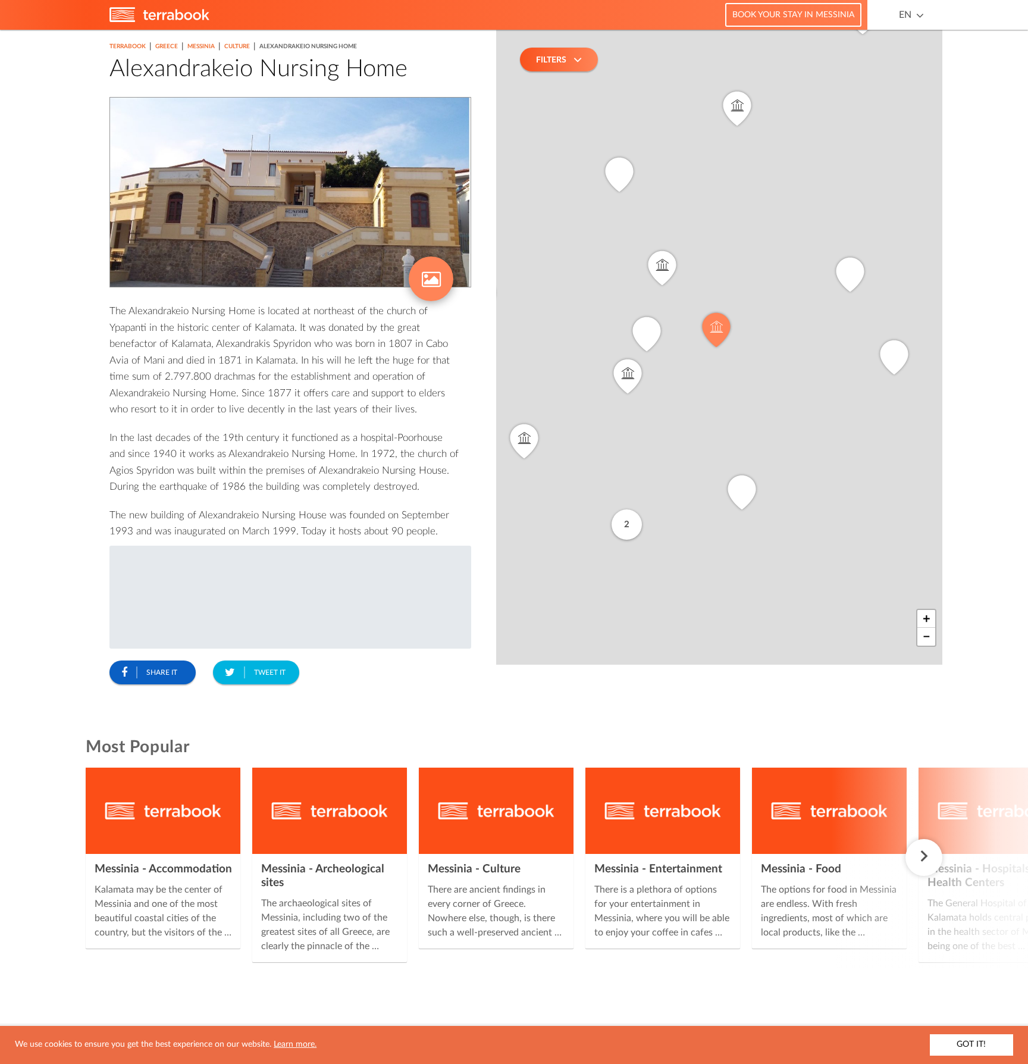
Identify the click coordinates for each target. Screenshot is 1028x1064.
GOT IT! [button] (971, 1044)
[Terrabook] (159, 19)
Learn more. (295, 1044)
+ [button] (926, 618)
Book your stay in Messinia (793, 15)
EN (905, 15)
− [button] (926, 636)
